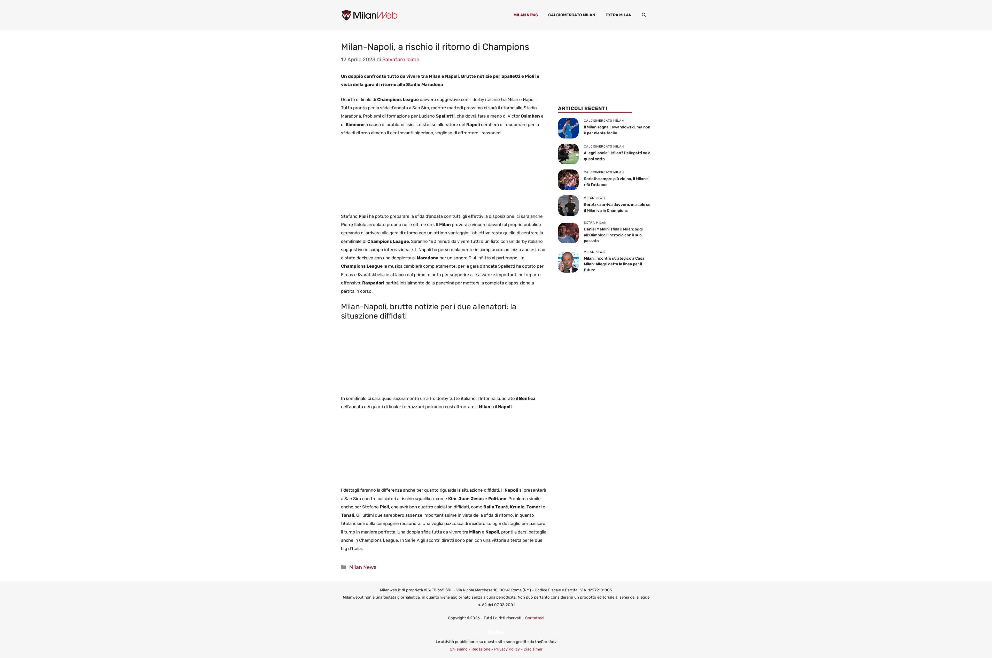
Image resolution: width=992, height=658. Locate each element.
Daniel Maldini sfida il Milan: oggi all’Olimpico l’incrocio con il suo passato (613, 235)
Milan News (526, 15)
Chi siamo (459, 649)
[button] (644, 15)
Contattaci (534, 618)
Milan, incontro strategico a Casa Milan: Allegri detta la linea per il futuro (614, 264)
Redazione (480, 649)
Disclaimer (533, 649)
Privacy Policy (507, 649)
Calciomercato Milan (571, 15)
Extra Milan (619, 15)
